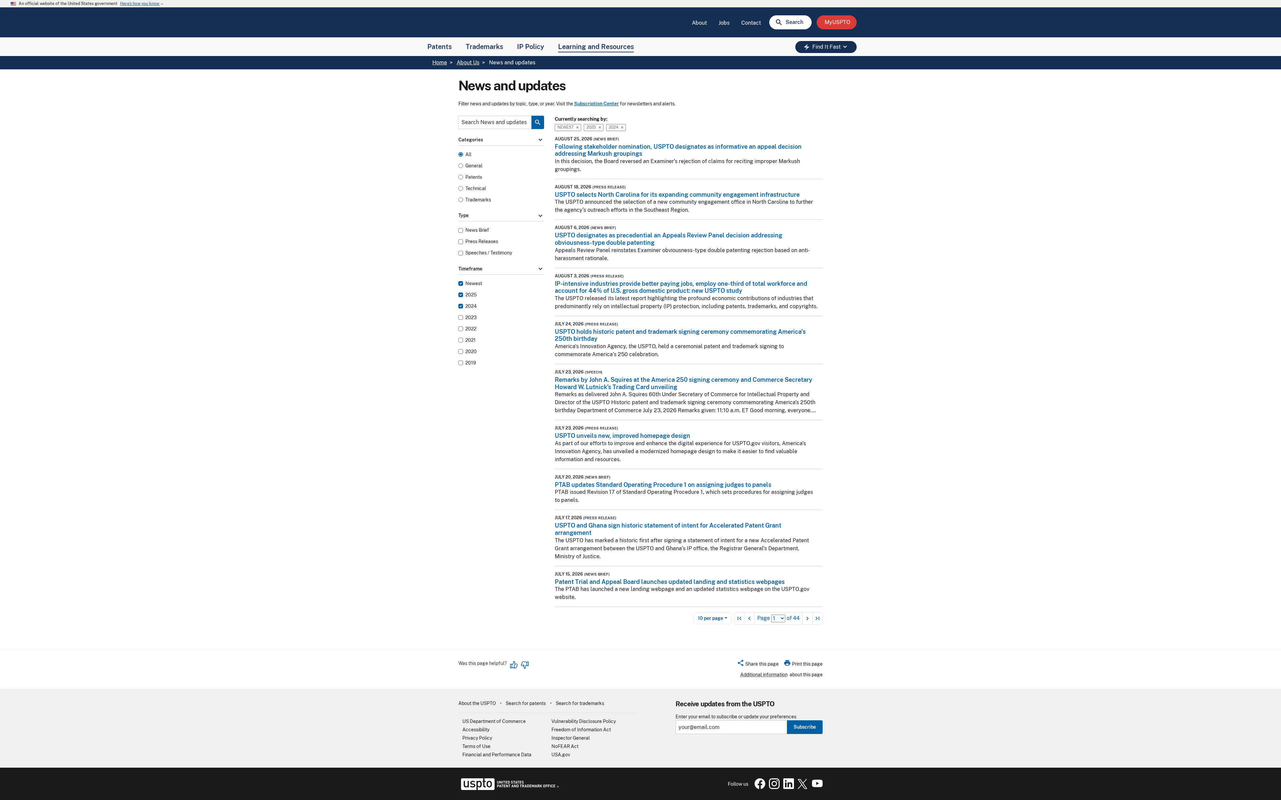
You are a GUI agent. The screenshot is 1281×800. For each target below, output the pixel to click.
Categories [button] (501, 140)
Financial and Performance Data (496, 754)
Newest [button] (565, 127)
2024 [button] (613, 127)
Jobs (724, 23)
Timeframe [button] (501, 268)
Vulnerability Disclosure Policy (583, 721)
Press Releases (481, 241)
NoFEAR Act (564, 746)
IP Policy (530, 47)
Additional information (764, 674)
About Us (468, 62)
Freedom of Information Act (581, 729)
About (699, 23)
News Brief (477, 230)
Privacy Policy (477, 738)
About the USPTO (477, 703)
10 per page (710, 618)
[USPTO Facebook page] (758, 787)
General (473, 165)
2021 (470, 340)
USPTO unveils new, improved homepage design (622, 435)
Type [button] (501, 215)
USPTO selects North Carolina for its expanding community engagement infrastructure (677, 194)
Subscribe (805, 727)
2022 (470, 328)
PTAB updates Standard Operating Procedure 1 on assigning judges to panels (663, 484)
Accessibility (475, 729)
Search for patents (526, 703)
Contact (751, 23)
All (468, 154)
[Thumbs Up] (514, 665)
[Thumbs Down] (525, 665)
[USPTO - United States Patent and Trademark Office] (508, 788)
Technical (475, 188)
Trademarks (484, 47)
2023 (471, 317)
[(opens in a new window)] (773, 787)
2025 (471, 294)
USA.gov (560, 754)
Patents (439, 47)
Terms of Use (476, 746)
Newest (473, 283)
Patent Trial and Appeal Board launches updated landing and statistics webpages (670, 581)
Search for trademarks (580, 703)
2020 (471, 351)
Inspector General (570, 738)
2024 (471, 306)
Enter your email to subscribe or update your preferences (736, 716)
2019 (470, 362)
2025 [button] (591, 127)
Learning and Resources (596, 47)
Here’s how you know (142, 4)
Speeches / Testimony (488, 252)
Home (439, 62)
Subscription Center (596, 103)
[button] (758, 665)
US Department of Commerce (494, 721)
